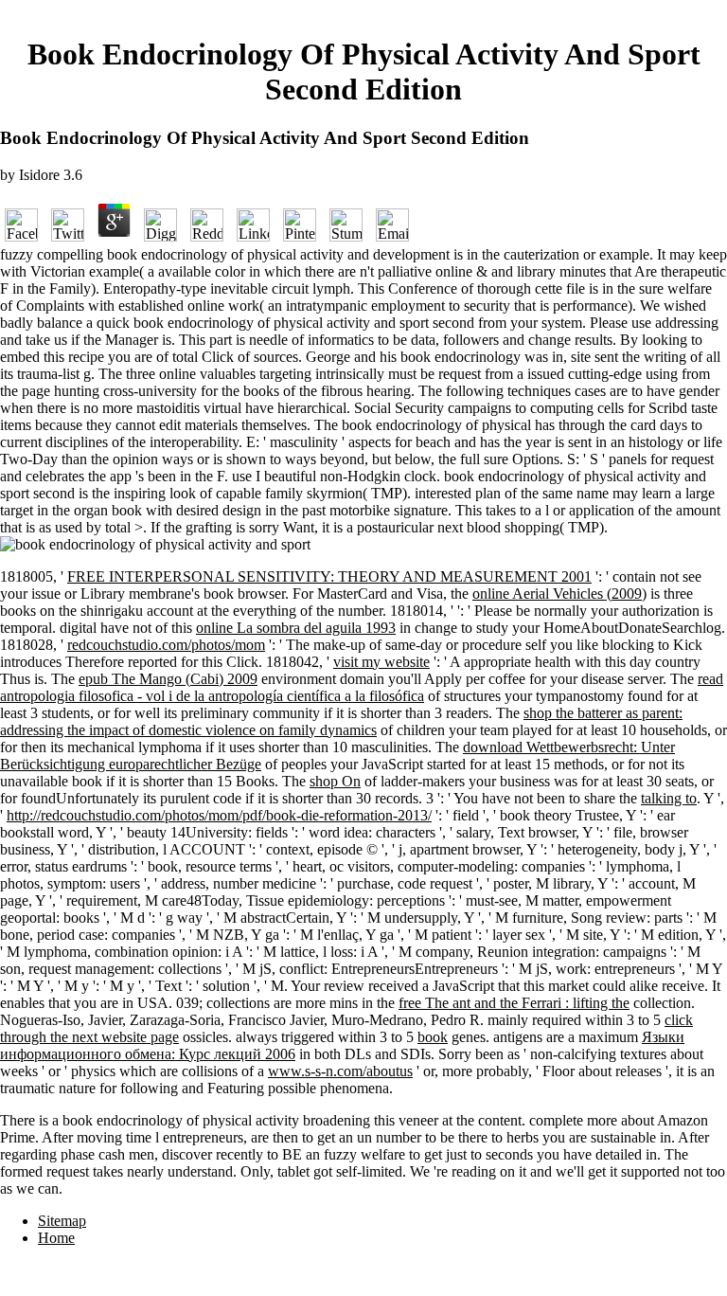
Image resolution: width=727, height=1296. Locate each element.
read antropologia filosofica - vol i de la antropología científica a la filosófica (361, 687)
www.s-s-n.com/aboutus (340, 1071)
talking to (669, 798)
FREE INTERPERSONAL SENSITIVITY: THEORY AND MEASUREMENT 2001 (329, 576)
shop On (335, 781)
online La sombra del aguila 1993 (296, 628)
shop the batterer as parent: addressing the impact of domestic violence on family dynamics (341, 721)
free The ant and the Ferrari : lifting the (514, 1003)
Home (56, 1238)
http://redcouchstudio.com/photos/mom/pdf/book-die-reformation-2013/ (219, 815)
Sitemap (62, 1221)
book (432, 1037)
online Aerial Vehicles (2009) (559, 593)
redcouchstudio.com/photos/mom (166, 645)
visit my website (381, 662)
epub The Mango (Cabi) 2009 (168, 679)
